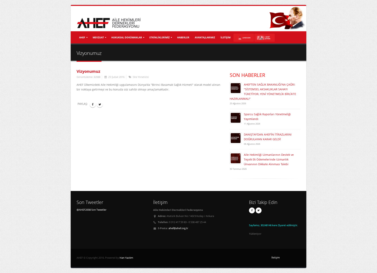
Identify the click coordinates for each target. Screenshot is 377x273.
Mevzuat (98, 37)
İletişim (275, 257)
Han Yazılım (126, 257)
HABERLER (183, 37)
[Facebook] (252, 210)
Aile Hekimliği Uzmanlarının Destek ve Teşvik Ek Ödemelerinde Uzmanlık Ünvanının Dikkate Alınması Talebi (269, 159)
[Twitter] (259, 210)
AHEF (82, 37)
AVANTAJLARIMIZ (205, 37)
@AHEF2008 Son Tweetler (91, 209)
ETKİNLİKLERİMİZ (159, 37)
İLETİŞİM (226, 37)
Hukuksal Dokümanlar (126, 37)
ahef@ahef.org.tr (178, 228)
